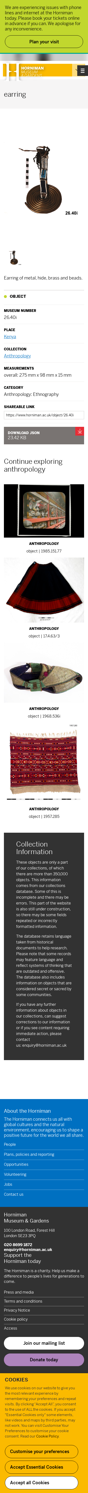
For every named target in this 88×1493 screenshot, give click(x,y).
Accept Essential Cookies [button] (36, 1467)
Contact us (13, 1194)
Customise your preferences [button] (39, 1451)
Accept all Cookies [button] (29, 1482)
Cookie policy (16, 1319)
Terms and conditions (23, 1301)
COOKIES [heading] (16, 1380)
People (10, 1144)
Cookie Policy (47, 1436)
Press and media (19, 1292)
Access (10, 1328)
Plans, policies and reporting (29, 1154)
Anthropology (17, 356)
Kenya (10, 336)
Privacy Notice (17, 1310)
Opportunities (16, 1164)
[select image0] (14, 258)
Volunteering (15, 1174)
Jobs (8, 1184)
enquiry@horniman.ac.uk (44, 1045)
